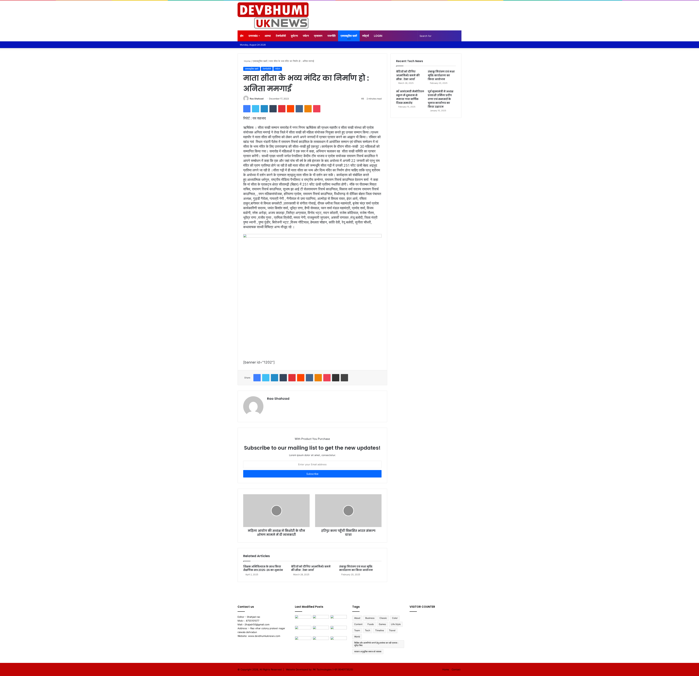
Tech (367, 630)
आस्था (268, 36)
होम (241, 36)
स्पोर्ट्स (365, 36)
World (357, 636)
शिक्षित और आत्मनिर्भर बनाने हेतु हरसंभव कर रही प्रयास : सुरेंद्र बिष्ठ (376, 644)
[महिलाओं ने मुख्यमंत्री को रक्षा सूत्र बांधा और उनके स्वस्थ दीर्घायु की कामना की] (338, 619)
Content (358, 624)
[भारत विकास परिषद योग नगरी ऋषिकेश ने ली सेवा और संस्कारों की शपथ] (303, 630)
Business (369, 618)
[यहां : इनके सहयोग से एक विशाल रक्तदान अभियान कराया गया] (338, 641)
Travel (392, 630)
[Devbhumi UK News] (273, 15)
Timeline (379, 630)
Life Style (396, 624)
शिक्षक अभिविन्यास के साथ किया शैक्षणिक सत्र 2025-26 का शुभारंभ (263, 568)
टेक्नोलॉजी (281, 36)
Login (378, 36)
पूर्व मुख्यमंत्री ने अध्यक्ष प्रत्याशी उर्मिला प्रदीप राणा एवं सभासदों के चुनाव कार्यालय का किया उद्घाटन (440, 99)
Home (247, 61)
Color (395, 618)
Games (382, 624)
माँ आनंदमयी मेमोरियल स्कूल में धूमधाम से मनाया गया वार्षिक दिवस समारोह (410, 97)
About (357, 618)
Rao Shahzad (257, 98)
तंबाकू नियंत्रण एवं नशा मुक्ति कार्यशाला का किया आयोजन (356, 568)
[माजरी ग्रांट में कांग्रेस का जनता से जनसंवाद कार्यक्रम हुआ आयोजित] (303, 641)
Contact (456, 669)
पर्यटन (306, 36)
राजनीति (331, 36)
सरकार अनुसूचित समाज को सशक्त (367, 651)
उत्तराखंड (253, 36)
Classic (383, 618)
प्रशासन (318, 36)
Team (357, 630)
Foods (371, 624)
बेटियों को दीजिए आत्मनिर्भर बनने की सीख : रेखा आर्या (311, 568)
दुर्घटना (294, 36)
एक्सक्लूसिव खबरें (349, 36)
